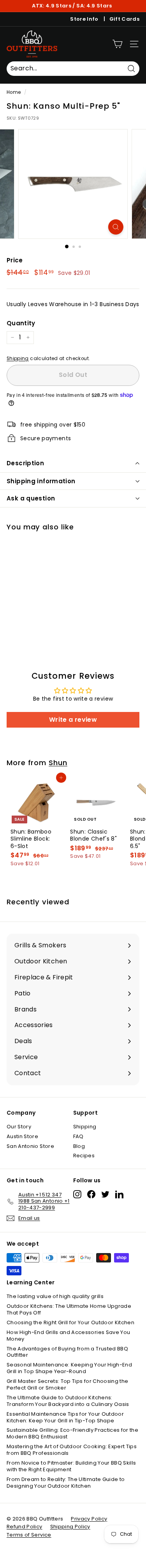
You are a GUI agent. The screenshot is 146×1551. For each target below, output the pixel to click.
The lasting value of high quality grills (55, 1296)
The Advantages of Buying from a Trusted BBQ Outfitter (67, 1352)
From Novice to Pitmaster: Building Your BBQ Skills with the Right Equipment (71, 1466)
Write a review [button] (73, 719)
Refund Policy (24, 1526)
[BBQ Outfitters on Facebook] (91, 1194)
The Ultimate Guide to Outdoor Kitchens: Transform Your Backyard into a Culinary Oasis (68, 1401)
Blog (79, 1146)
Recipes (84, 1155)
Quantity (21, 323)
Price (15, 260)
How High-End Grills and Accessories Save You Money (68, 1336)
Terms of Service (29, 1534)
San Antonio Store (30, 1146)
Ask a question (31, 498)
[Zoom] (115, 227)
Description (25, 463)
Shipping (18, 358)
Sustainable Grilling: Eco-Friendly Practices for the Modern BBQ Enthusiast (72, 1433)
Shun (58, 762)
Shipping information (41, 481)
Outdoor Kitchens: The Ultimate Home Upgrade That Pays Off (69, 1309)
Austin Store (22, 1136)
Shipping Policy (70, 1526)
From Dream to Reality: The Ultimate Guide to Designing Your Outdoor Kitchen (66, 1483)
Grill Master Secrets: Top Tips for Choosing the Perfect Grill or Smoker (67, 1384)
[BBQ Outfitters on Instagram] (77, 1194)
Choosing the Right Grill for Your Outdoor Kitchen (70, 1322)
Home (14, 92)
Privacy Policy (89, 1518)
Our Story (19, 1126)
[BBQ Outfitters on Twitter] (105, 1194)
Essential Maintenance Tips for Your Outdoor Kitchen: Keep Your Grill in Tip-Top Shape (65, 1417)
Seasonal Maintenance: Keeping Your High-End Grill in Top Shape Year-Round (69, 1368)
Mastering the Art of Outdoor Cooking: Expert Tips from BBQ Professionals (72, 1450)
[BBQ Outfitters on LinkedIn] (119, 1194)
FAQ (78, 1136)
